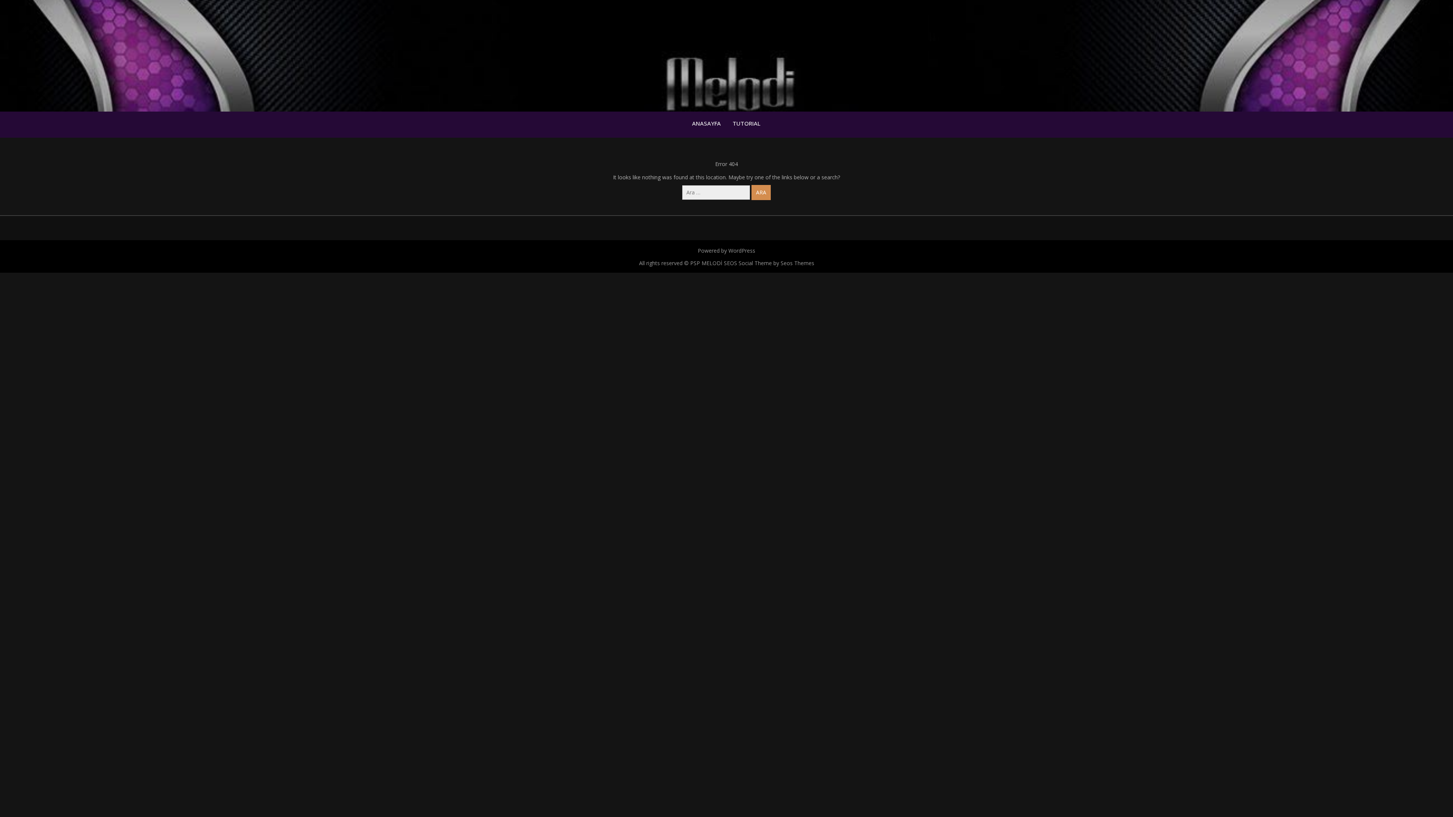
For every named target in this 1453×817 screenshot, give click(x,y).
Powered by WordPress (726, 250)
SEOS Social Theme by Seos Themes (769, 263)
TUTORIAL (747, 123)
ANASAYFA (706, 123)
